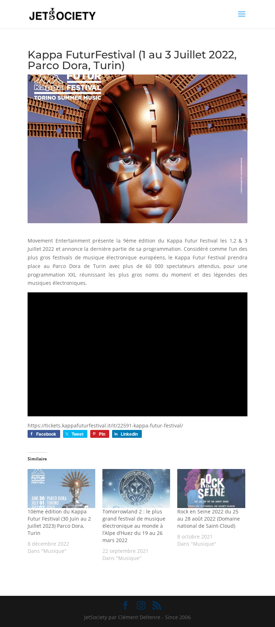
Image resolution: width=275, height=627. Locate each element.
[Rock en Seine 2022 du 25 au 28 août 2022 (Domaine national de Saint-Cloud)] (211, 488)
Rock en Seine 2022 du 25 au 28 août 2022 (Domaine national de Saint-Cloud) (208, 518)
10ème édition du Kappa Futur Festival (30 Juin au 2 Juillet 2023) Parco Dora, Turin (59, 522)
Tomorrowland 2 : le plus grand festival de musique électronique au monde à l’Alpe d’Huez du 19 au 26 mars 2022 (133, 526)
